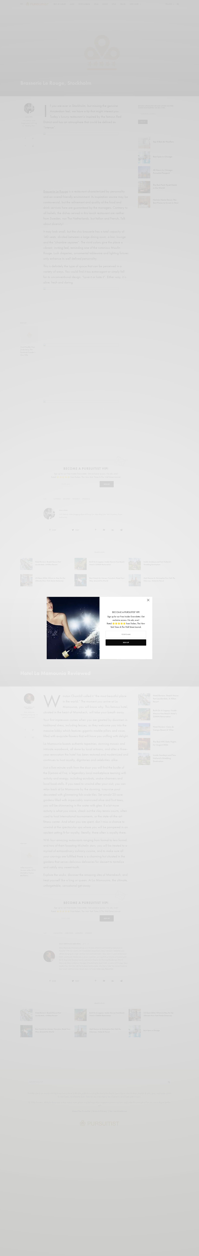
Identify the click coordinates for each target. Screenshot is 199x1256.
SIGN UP (126, 642)
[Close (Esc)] (148, 601)
